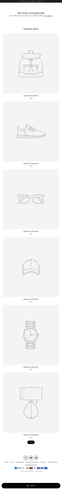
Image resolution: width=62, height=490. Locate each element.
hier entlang (48, 15)
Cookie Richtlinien (52, 462)
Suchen (7, 462)
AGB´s (12, 462)
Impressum (43, 462)
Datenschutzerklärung (32, 462)
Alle (31, 442)
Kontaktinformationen (31, 465)
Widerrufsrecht (20, 462)
